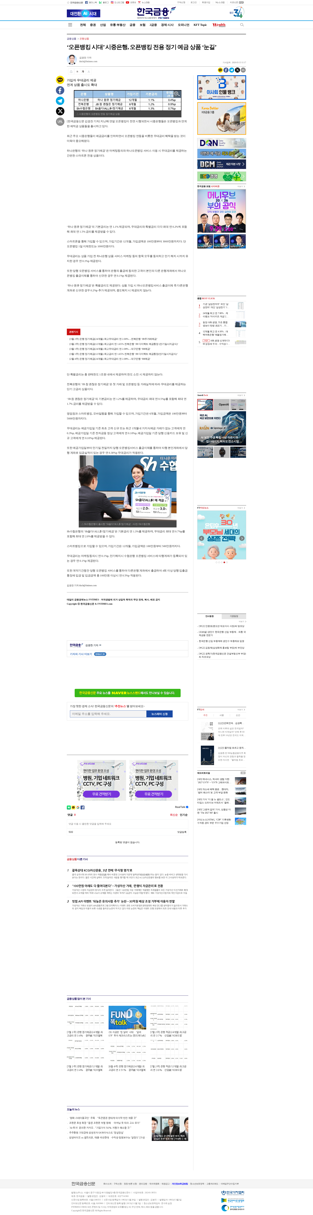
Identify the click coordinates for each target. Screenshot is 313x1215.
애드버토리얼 (203, 773)
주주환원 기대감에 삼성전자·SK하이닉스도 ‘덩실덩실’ (96, 1132)
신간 (238, 715)
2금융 (153, 24)
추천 (205, 715)
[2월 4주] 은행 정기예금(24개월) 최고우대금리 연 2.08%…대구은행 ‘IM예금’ (109, 359)
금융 (132, 24)
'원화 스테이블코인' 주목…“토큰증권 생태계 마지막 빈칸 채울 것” (103, 1118)
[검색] (242, 24)
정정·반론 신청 (130, 1184)
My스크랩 (220, 2)
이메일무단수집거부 (230, 1184)
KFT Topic (200, 24)
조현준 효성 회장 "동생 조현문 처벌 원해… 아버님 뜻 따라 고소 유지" (104, 1123)
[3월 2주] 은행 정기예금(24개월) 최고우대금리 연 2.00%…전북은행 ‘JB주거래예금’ (113, 339)
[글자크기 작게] (77, 71)
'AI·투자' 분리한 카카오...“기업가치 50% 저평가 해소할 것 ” (100, 1128)
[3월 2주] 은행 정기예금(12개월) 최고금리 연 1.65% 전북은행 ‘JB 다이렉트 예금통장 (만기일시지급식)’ (123, 344)
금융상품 (71, 38)
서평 (222, 715)
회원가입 (206, 2)
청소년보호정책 (197, 1184)
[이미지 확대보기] (177, 94)
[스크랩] (89, 71)
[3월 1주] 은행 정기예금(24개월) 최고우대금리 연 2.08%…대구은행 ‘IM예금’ (109, 349)
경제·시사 (167, 24)
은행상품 (84, 38)
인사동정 (209, 616)
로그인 (194, 2)
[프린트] (71, 71)
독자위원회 (154, 1184)
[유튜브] (130, 2)
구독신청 (181, 2)
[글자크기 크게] (83, 71)
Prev (201, 538)
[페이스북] (91, 2)
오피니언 (183, 24)
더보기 (240, 186)
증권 (93, 24)
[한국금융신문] (75, 2)
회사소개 (107, 1184)
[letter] (143, 2)
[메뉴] (70, 24)
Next (242, 538)
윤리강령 (143, 1184)
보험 (142, 24)
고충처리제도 (212, 1184)
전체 (83, 24)
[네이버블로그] (103, 2)
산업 (103, 24)
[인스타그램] (117, 2)
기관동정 (234, 616)
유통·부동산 (117, 24)
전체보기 (100, 654)
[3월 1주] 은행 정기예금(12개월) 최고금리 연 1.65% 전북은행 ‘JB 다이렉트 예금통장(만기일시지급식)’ (123, 354)
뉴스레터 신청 (159, 714)
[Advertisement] (94, 188)
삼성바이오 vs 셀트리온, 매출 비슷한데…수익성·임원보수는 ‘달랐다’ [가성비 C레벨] (109, 1137)
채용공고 (166, 1184)
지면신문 (234, 2)
